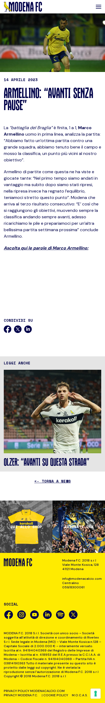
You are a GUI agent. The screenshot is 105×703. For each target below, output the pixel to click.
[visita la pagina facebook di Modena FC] (8, 614)
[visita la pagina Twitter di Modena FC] (73, 614)
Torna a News (52, 481)
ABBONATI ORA (78, 527)
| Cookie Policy (55, 695)
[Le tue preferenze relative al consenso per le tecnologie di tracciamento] (95, 693)
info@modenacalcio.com (81, 579)
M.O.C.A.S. (80, 695)
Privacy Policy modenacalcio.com (34, 691)
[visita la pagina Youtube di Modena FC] (34, 614)
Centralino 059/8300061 (73, 585)
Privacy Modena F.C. (21, 695)
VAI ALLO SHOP (26, 527)
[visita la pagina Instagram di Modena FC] (21, 614)
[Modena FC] (23, 7)
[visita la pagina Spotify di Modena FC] (60, 614)
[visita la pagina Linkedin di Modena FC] (47, 614)
